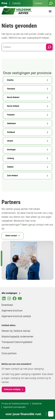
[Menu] (50, 11)
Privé (4, 3)
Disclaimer (37, 403)
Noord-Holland (13, 106)
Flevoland (11, 89)
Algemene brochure (12, 310)
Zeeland (10, 167)
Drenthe (10, 80)
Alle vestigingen (9, 293)
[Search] (49, 47)
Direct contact (11, 236)
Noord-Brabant (13, 97)
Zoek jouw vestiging (12, 389)
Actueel (5, 347)
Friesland (11, 115)
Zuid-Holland (12, 176)
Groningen (11, 150)
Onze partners (9, 353)
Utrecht (10, 141)
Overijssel (11, 132)
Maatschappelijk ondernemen (17, 336)
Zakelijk (16, 3)
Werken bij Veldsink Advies (16, 330)
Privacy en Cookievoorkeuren (15, 403)
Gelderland (11, 123)
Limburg (10, 158)
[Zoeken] (50, 3)
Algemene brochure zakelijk (16, 316)
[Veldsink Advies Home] (17, 11)
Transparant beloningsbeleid (17, 342)
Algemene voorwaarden (14, 407)
